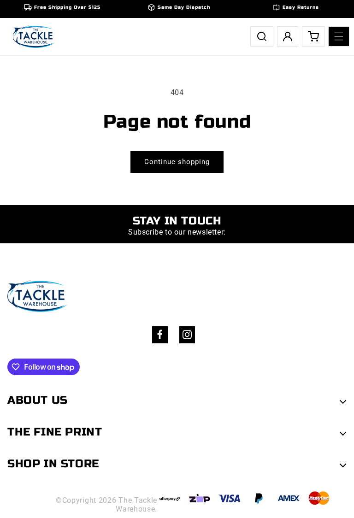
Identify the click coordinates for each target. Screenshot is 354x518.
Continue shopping (177, 162)
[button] (338, 36)
